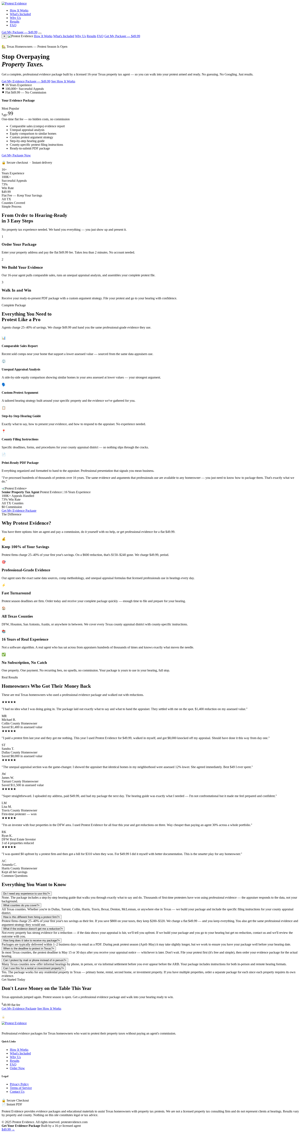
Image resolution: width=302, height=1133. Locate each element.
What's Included (20, 14)
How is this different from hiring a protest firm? (31, 917)
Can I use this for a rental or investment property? (33, 968)
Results (14, 21)
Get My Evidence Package (19, 510)
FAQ (13, 25)
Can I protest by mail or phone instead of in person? (35, 960)
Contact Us (17, 1091)
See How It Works (63, 81)
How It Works (19, 10)
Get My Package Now (16, 155)
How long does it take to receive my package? (31, 940)
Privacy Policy (19, 1084)
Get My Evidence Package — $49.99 (26, 81)
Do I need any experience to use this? (26, 893)
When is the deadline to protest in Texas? (28, 948)
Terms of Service (21, 1088)
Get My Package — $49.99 (19, 32)
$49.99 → (8, 1129)
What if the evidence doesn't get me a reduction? (33, 928)
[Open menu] (39, 33)
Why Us (15, 18)
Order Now (17, 1068)
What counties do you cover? (21, 905)
